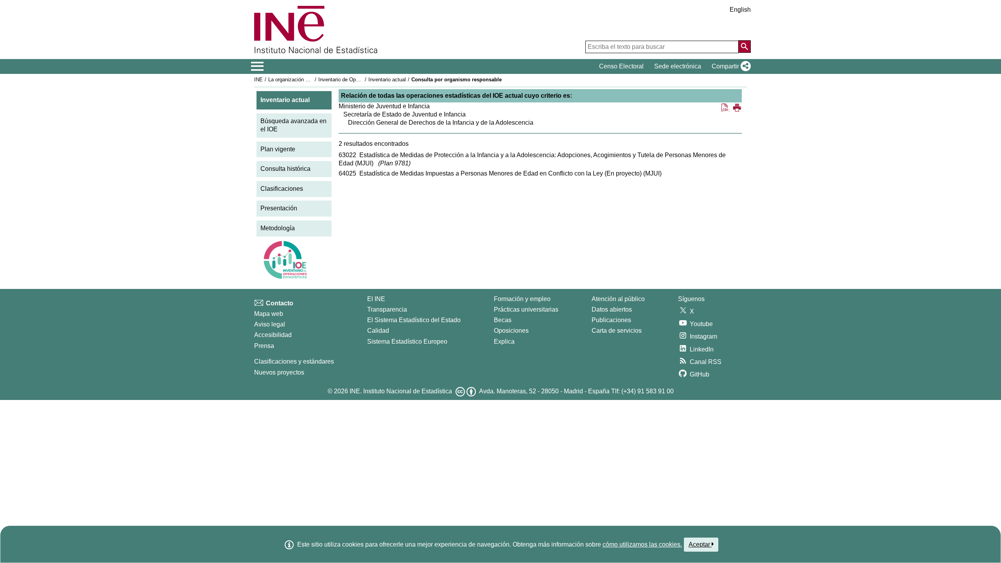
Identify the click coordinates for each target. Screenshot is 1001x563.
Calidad (378, 330)
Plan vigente (277, 149)
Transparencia (387, 309)
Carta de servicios (617, 330)
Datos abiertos (612, 309)
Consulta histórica (285, 168)
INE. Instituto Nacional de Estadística (401, 391)
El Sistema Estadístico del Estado (414, 320)
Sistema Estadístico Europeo (407, 341)
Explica (504, 341)
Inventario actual (387, 79)
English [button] (740, 9)
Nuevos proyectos (279, 372)
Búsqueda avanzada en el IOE (293, 125)
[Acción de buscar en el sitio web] (744, 46)
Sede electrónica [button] (677, 66)
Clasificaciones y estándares (294, 361)
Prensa (264, 345)
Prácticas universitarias (526, 309)
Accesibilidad (273, 335)
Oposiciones (511, 330)
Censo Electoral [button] (621, 66)
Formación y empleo (522, 299)
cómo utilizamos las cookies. (642, 544)
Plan (394, 163)
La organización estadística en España (312, 79)
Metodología (277, 228)
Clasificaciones (281, 188)
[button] (730, 66)
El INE (376, 299)
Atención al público (618, 299)
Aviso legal (269, 324)
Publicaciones (611, 320)
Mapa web (268, 313)
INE (258, 79)
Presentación (278, 208)
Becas (502, 320)
